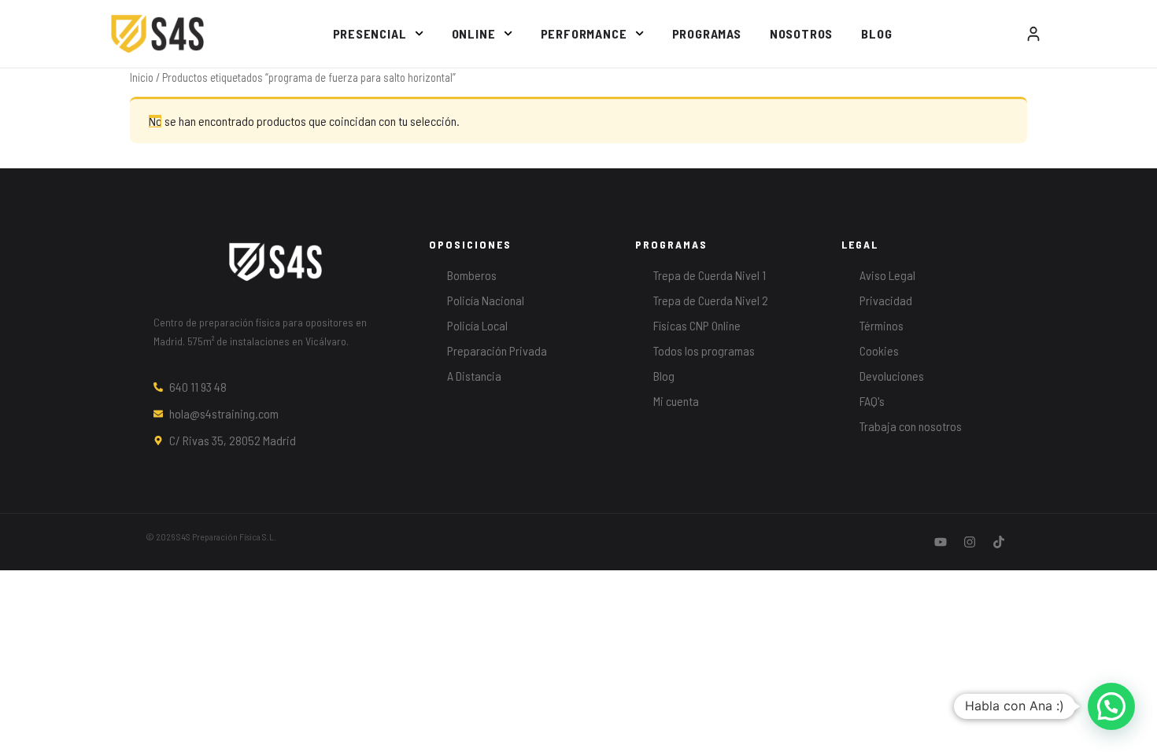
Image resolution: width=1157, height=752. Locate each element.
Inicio (141, 77)
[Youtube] (940, 542)
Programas (706, 33)
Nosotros (801, 33)
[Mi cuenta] (1033, 34)
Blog (876, 33)
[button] (1111, 706)
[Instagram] (969, 542)
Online (474, 33)
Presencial (370, 33)
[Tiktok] (998, 542)
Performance (584, 33)
